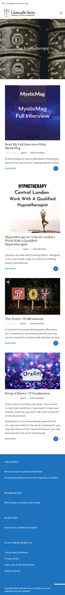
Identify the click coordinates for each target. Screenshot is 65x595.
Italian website (12, 570)
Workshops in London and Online (22, 502)
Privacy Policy (12, 558)
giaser (24, 152)
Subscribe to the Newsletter (20, 564)
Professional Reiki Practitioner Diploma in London (31, 477)
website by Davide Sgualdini (17, 591)
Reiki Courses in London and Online (23, 471)
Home (29, 73)
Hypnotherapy (39, 249)
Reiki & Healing (37, 152)
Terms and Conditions (16, 552)
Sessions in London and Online (21, 527)
